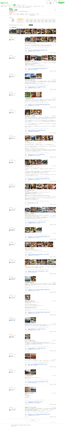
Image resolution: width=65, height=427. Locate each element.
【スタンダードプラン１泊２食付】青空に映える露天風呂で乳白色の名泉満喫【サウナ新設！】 (37, 68)
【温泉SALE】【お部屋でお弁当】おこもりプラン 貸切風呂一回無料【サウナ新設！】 (37, 130)
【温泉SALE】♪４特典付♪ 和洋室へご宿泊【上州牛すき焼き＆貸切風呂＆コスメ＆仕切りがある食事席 (38, 254)
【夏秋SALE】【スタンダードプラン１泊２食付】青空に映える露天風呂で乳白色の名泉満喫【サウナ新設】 (39, 178)
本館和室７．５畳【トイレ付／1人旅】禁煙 (32, 69)
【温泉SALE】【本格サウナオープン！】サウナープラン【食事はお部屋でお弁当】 (36, 154)
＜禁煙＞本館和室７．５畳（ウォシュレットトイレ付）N (34, 155)
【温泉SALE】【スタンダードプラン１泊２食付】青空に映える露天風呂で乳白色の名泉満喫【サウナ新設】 (39, 104)
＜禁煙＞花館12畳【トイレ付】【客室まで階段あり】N (33, 131)
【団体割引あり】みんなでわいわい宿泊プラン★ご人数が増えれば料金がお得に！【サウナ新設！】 (38, 381)
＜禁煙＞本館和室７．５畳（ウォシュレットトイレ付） (33, 105)
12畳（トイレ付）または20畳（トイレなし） (32, 382)
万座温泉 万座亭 (13, 10)
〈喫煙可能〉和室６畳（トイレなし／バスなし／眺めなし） (34, 402)
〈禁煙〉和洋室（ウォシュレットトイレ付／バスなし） (33, 255)
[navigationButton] (55, 31)
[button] (12, 31)
